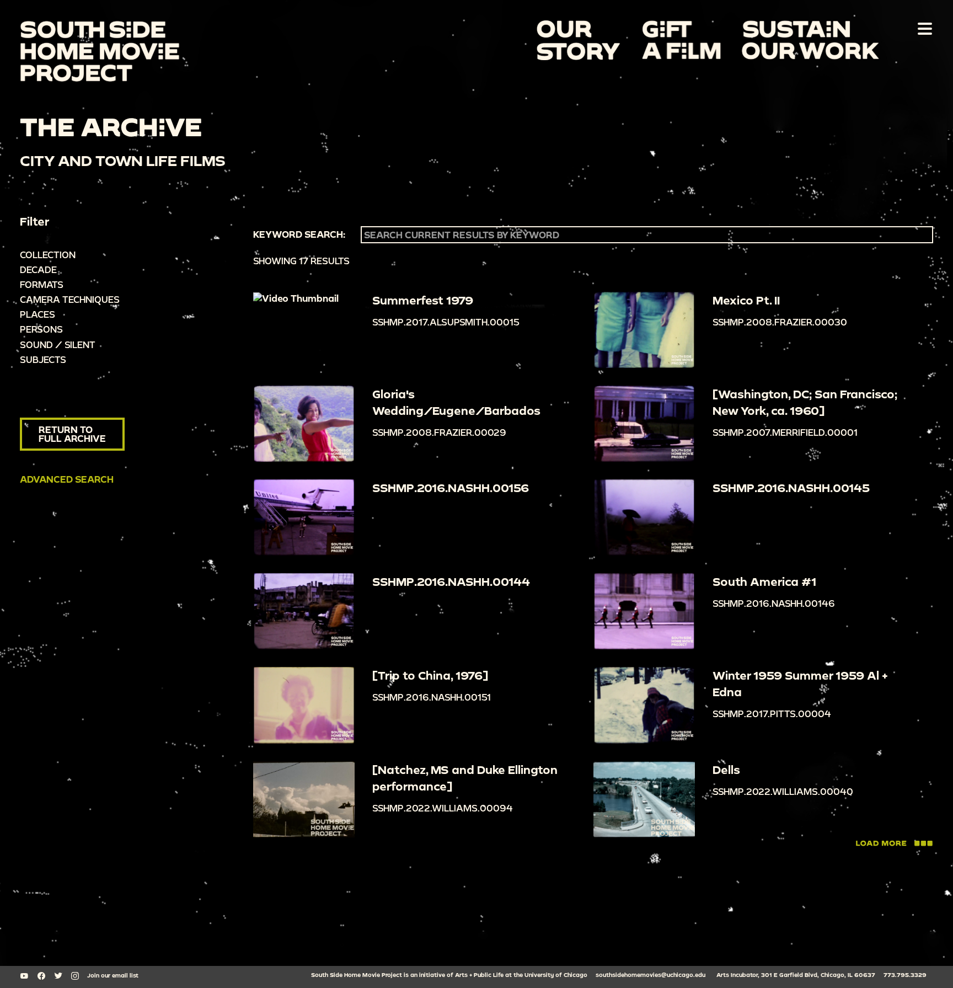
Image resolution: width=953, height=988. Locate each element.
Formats (41, 284)
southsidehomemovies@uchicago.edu (650, 974)
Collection (48, 254)
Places (37, 314)
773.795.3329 (905, 974)
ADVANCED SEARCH (67, 479)
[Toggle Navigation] (923, 28)
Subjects (43, 359)
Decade (38, 269)
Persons (41, 329)
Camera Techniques (70, 299)
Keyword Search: (299, 234)
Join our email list (112, 975)
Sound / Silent (57, 344)
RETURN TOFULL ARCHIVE (72, 434)
